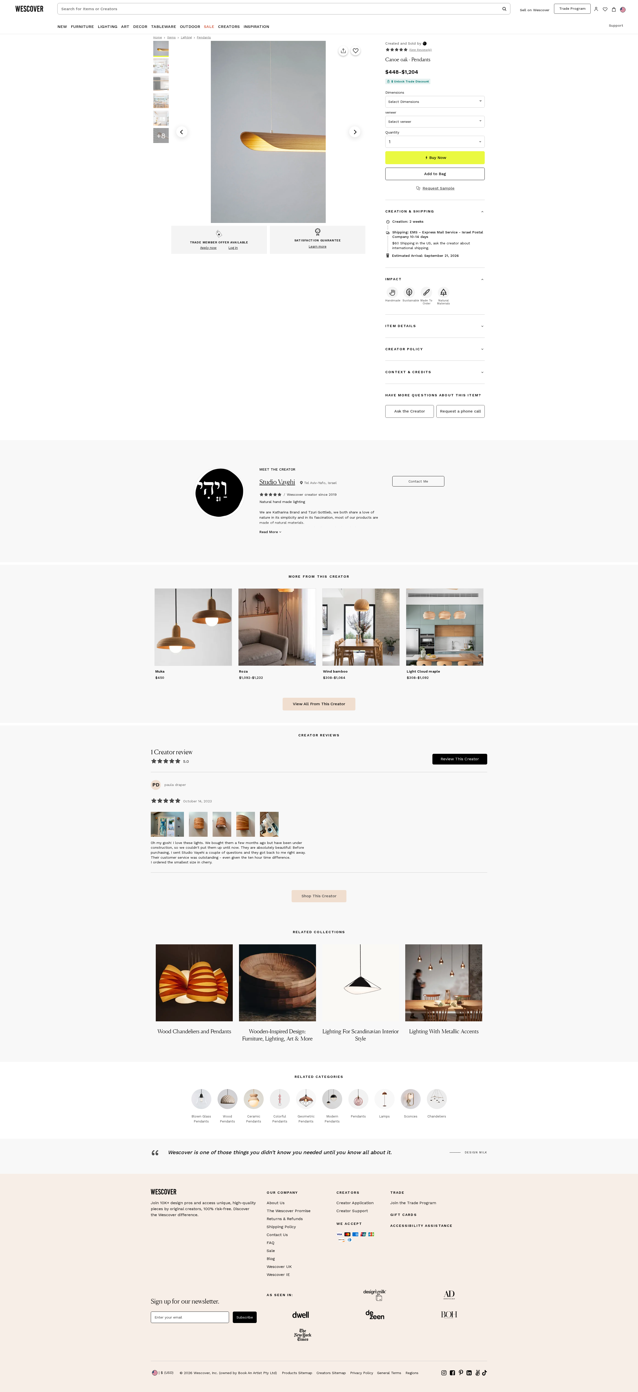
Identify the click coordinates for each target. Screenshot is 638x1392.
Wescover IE (278, 1274)
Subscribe (245, 1317)
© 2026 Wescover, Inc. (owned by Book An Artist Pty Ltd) (228, 1373)
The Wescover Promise (289, 1210)
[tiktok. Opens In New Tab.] (484, 1373)
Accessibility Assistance (421, 1226)
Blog (271, 1258)
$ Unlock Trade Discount (410, 81)
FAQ (270, 1242)
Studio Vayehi (277, 482)
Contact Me (418, 481)
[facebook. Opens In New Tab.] (452, 1373)
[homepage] (31, 9)
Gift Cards (403, 1215)
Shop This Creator (319, 896)
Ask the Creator (409, 411)
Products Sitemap (297, 1373)
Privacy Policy (361, 1373)
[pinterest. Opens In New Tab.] (461, 1373)
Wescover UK (279, 1266)
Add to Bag (435, 173)
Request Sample (438, 188)
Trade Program (572, 8)
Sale (271, 1250)
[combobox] (283, 8)
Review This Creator (460, 759)
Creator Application (355, 1202)
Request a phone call (460, 411)
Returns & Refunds (285, 1218)
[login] (596, 8)
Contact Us (277, 1234)
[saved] (605, 10)
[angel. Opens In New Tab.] (477, 1373)
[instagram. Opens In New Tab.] (444, 1373)
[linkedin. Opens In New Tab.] (469, 1373)
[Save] (355, 51)
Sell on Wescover (535, 10)
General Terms (389, 1373)
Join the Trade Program (413, 1202)
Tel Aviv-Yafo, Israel (320, 483)
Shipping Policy (281, 1226)
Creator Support (352, 1210)
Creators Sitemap (331, 1373)
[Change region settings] (623, 9)
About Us (276, 1202)
